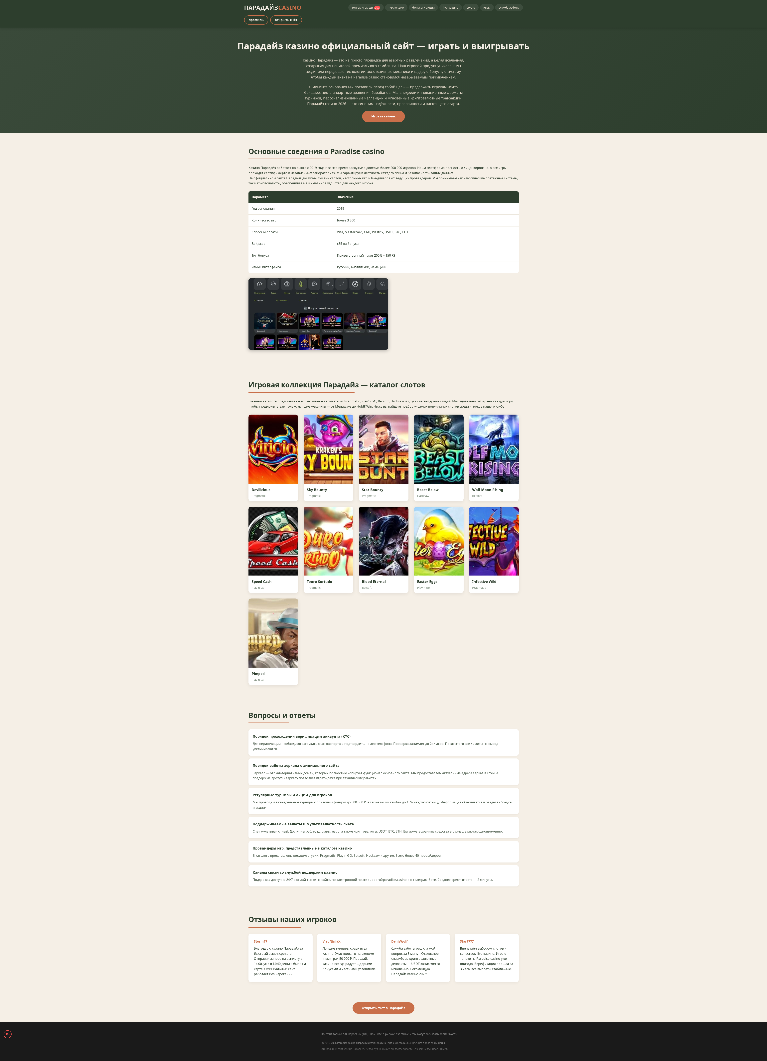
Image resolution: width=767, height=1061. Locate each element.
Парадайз (273, 7)
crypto (471, 7)
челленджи (396, 7)
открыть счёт (286, 20)
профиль (256, 20)
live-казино (450, 7)
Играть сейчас (383, 116)
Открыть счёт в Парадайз (383, 1008)
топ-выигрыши (365, 7)
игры (486, 7)
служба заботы (509, 7)
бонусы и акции (423, 7)
